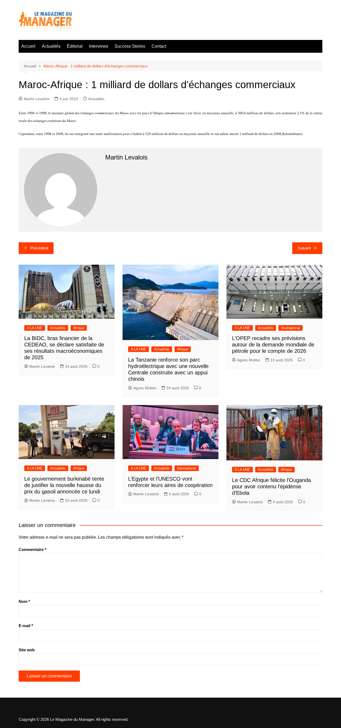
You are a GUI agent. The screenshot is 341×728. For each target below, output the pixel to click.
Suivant (304, 248)
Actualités (51, 46)
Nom (24, 601)
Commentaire (32, 549)
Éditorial (75, 46)
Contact (159, 46)
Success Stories (130, 46)
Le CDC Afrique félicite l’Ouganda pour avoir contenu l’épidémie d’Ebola (271, 486)
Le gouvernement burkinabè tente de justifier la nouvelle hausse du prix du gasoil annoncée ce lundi (64, 485)
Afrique (78, 328)
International (290, 328)
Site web (27, 650)
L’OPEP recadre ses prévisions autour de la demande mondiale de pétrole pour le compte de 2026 (273, 344)
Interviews (98, 46)
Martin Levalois (36, 99)
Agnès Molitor (144, 388)
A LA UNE (34, 328)
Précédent (39, 248)
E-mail (26, 625)
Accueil (28, 46)
